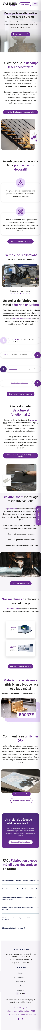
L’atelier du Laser (12, 609)
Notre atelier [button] (19, 977)
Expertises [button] (19, 982)
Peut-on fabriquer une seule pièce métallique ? (19, 880)
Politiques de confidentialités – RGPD (20, 1011)
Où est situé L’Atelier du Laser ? (13, 928)
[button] (4, 278)
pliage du (33, 420)
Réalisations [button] (19, 986)
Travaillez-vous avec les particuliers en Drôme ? (19, 889)
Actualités (20, 990)
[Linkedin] (22, 1019)
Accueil (20, 973)
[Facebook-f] (18, 1019)
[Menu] (35, 4)
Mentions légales (20, 1007)
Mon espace (25, 4)
